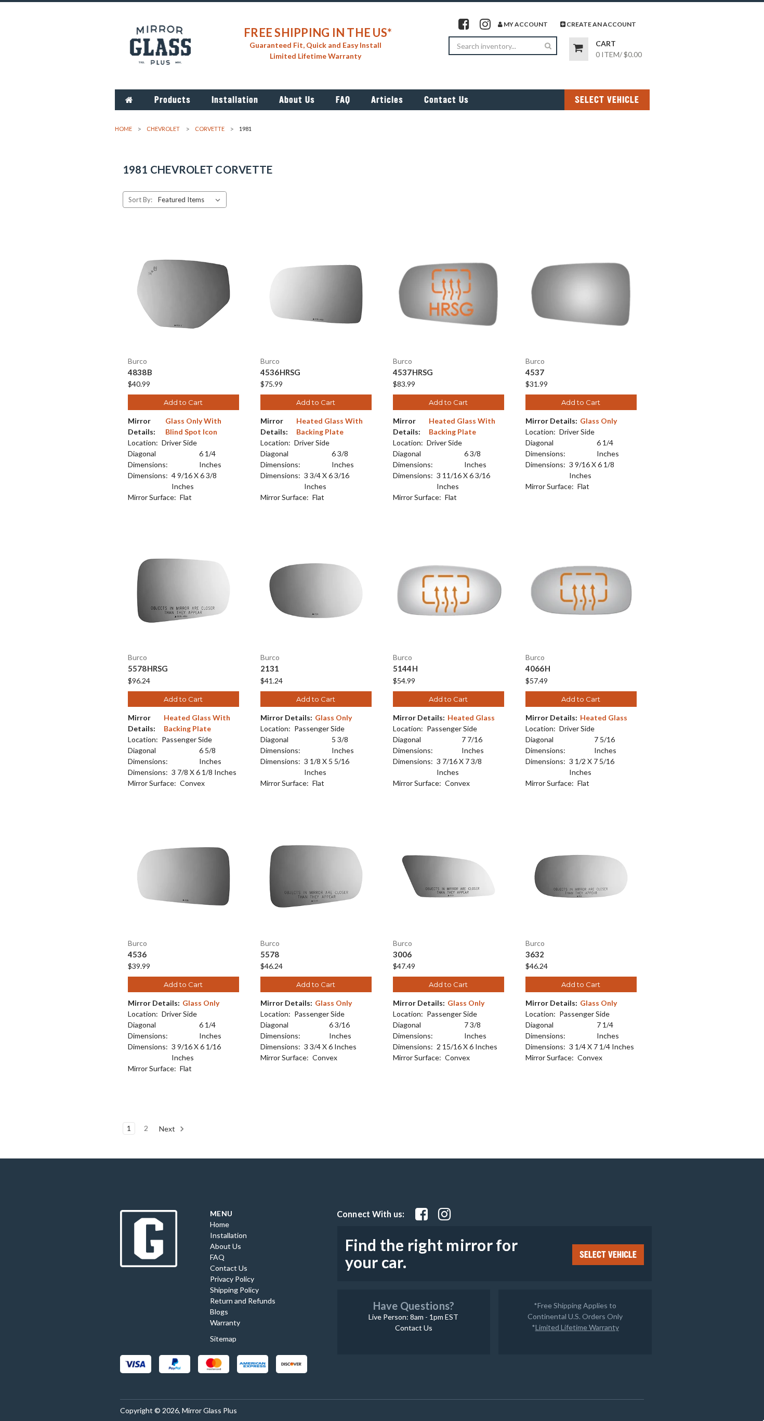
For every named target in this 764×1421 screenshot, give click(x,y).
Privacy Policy (232, 1278)
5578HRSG (148, 668)
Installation (235, 100)
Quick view (183, 285)
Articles (387, 100)
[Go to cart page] (578, 49)
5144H (405, 668)
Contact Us (446, 100)
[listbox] (191, 199)
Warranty (225, 1322)
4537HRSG (413, 372)
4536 (137, 954)
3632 (535, 954)
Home (219, 1224)
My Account (525, 24)
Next (168, 1128)
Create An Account (600, 24)
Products (172, 100)
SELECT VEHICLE (607, 100)
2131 (270, 668)
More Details (183, 303)
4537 (535, 372)
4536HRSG (280, 372)
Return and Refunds (242, 1300)
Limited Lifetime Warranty (577, 1327)
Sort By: (140, 199)
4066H (537, 668)
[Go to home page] (129, 99)
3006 (402, 954)
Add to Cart (183, 402)
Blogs (219, 1311)
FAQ (343, 100)
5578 (270, 954)
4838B (140, 372)
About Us (297, 100)
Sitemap (223, 1338)
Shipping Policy (234, 1289)
